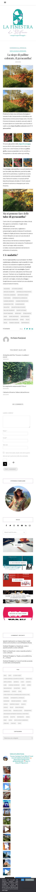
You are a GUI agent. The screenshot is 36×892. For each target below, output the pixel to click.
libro (24, 701)
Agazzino (7, 288)
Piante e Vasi (7, 710)
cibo (5, 685)
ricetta (6, 717)
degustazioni (8, 688)
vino (19, 723)
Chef (22, 681)
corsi (23, 685)
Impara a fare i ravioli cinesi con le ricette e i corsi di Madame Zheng (17, 642)
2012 (5, 675)
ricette (12, 717)
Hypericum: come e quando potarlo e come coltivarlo (15, 647)
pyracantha (27, 313)
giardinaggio (20, 304)
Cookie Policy (29, 880)
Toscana (6, 723)
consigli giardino (14, 685)
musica (23, 704)
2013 (10, 675)
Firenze (6, 697)
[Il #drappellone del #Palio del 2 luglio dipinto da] (6, 846)
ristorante (20, 717)
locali (6, 704)
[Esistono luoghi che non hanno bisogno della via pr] (6, 770)
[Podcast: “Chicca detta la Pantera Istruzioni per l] (6, 804)
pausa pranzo (19, 707)
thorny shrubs (14, 322)
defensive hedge (23, 294)
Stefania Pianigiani (18, 338)
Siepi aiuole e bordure (18, 50)
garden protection (22, 301)
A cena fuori (17, 675)
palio (11, 707)
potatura (18, 313)
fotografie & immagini (20, 298)
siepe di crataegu (24, 144)
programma (27, 710)
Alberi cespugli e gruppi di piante (14, 678)
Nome (5, 431)
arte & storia (8, 681)
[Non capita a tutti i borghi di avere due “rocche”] (6, 812)
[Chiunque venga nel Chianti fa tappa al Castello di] (6, 863)
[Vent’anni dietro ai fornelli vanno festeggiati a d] (6, 795)
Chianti (28, 681)
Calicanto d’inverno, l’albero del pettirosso (16, 392)
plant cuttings (21, 310)
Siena (10, 720)
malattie (6, 307)
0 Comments (6, 328)
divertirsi (17, 688)
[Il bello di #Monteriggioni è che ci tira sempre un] (6, 854)
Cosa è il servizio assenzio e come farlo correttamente (17, 661)
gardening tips (8, 304)
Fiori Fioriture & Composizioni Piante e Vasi (17, 694)
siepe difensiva (14, 316)
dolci (24, 688)
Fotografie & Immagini (18, 47)
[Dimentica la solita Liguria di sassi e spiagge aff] (6, 871)
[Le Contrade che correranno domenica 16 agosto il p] (6, 787)
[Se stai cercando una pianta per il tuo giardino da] (6, 778)
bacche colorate (9, 291)
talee (5, 322)
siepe (5, 316)
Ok (22, 880)
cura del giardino (9, 294)
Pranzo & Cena (18, 710)
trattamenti (25, 322)
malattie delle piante (18, 307)
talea (27, 319)
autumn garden (17, 288)
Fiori (19, 691)
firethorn (7, 298)
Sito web (5, 445)
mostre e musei (14, 704)
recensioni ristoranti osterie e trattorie (16, 713)
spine (22, 319)
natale (6, 707)
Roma (27, 717)
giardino (6, 701)
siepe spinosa (25, 316)
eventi (14, 691)
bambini (16, 681)
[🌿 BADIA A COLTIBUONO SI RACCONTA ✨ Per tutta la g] (6, 837)
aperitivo (29, 678)
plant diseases (8, 313)
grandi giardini (16, 701)
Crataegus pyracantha (24, 291)
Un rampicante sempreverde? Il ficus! (14, 386)
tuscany (13, 723)
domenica (7, 691)
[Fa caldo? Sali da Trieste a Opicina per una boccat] (6, 829)
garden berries (9, 301)
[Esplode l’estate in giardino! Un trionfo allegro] (6, 820)
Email (5, 438)
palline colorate (9, 310)
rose (5, 720)
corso (29, 685)
